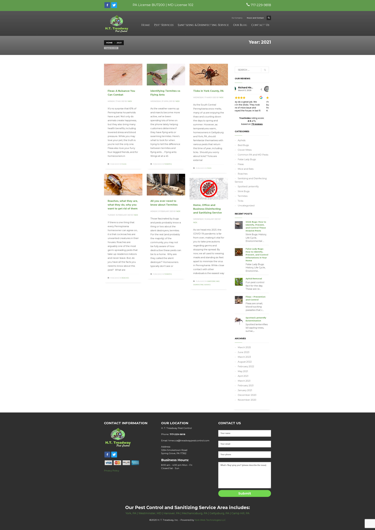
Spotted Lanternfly (248, 186)
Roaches (125, 278)
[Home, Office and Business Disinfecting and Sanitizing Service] (208, 188)
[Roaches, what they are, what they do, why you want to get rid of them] (123, 184)
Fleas (124, 164)
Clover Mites (245, 149)
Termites (168, 164)
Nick (130, 101)
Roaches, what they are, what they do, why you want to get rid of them (123, 205)
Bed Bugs (243, 145)
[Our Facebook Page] (107, 5)
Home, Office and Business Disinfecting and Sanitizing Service (207, 209)
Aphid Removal (254, 278)
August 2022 (245, 361)
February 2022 (246, 366)
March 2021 (244, 380)
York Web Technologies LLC (210, 520)
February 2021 (246, 385)
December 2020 (247, 395)
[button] (261, 89)
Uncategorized (246, 205)
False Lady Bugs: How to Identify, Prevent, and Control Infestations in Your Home (257, 255)
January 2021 (245, 390)
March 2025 (244, 347)
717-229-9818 (177, 434)
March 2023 (244, 356)
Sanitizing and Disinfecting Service (251, 180)
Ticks (209, 168)
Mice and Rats (245, 168)
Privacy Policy (111, 470)
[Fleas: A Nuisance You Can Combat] (123, 74)
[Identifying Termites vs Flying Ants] (165, 74)
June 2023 (243, 352)
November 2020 (247, 399)
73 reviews (257, 124)
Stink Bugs (243, 191)
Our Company (237, 18)
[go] (265, 70)
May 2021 (243, 371)
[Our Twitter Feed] (114, 5)
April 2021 (243, 376)
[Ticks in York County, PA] (208, 74)
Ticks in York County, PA (208, 91)
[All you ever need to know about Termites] (165, 184)
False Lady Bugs (247, 159)
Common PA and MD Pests (253, 154)
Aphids (241, 140)
